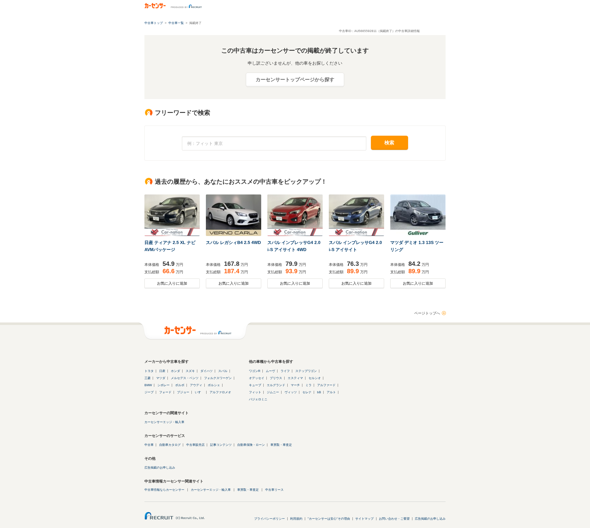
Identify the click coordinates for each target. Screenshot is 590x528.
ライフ (285, 371)
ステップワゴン (306, 371)
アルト (331, 392)
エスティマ (295, 378)
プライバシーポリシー (269, 518)
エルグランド (276, 385)
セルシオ (315, 378)
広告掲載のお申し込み (159, 467)
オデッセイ (256, 378)
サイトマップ (364, 518)
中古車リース (274, 489)
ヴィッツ (291, 392)
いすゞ (199, 392)
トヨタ (149, 371)
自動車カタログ (170, 444)
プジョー (183, 392)
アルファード (326, 385)
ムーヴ (270, 371)
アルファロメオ (220, 392)
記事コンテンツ (221, 444)
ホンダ (175, 371)
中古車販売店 (195, 444)
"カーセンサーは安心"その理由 (329, 518)
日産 (162, 371)
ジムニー (273, 392)
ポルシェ (214, 385)
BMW (148, 385)
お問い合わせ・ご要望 (394, 518)
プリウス (276, 378)
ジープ (149, 392)
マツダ (160, 378)
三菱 (147, 378)
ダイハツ (206, 371)
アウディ (196, 385)
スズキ (190, 371)
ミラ (308, 385)
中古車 (149, 444)
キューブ (255, 385)
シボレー (163, 385)
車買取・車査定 (281, 444)
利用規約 (296, 518)
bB (319, 392)
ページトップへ (427, 313)
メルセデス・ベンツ (185, 378)
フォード (165, 392)
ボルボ (179, 385)
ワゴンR (254, 371)
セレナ (307, 392)
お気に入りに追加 (172, 283)
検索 (389, 142)
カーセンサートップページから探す (295, 79)
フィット (255, 392)
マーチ (295, 385)
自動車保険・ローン (251, 444)
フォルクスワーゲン (218, 378)
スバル (222, 371)
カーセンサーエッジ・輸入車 (164, 422)
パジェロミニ (258, 399)
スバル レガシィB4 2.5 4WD (233, 242)
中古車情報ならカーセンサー (164, 489)
